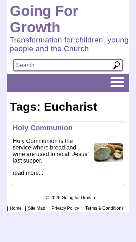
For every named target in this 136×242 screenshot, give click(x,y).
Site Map (36, 208)
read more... (28, 173)
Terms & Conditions (104, 208)
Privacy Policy (65, 208)
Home (16, 208)
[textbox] (61, 65)
